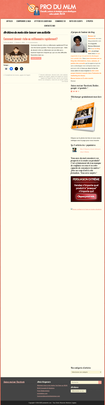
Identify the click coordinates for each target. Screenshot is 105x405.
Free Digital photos (43, 391)
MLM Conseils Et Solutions (45, 388)
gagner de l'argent (25, 75)
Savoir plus (36, 58)
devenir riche (55, 75)
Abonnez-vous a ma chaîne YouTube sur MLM (52, 385)
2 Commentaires (33, 42)
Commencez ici (60, 21)
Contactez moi (49, 25)
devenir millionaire (45, 75)
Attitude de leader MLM (42, 21)
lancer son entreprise (44, 80)
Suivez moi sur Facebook (14, 381)
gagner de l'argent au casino (59, 76)
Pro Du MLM (9, 42)
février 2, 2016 (20, 42)
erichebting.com (42, 393)
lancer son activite (62, 78)
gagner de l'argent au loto (48, 78)
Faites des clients (76, 21)
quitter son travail (65, 80)
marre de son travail (57, 80)
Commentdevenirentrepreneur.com (48, 396)
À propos (89, 21)
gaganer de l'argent (44, 76)
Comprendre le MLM (23, 21)
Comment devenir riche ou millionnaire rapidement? (30, 39)
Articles (9, 21)
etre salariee (63, 75)
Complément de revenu (12, 75)
